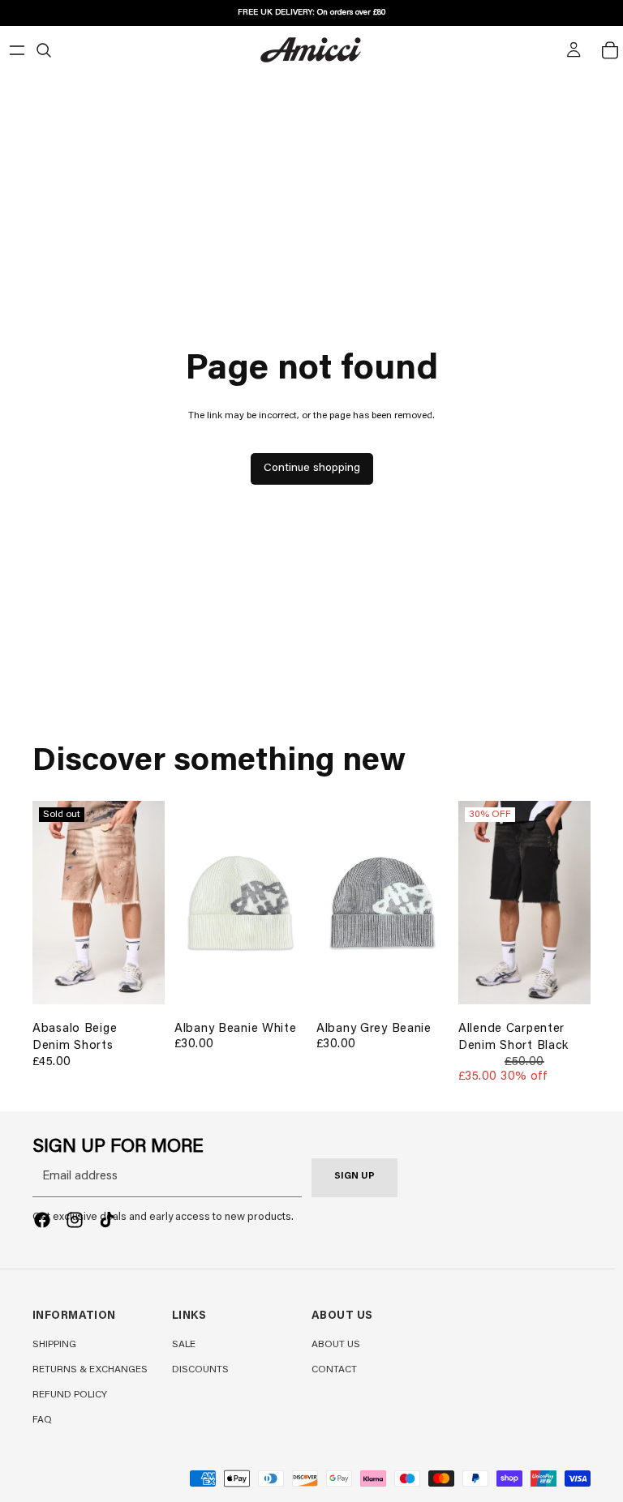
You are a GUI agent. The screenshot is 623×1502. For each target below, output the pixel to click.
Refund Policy (69, 1395)
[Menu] (17, 50)
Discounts (200, 1370)
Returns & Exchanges (90, 1370)
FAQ (42, 1420)
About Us (336, 1345)
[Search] (43, 50)
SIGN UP (354, 1176)
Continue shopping (312, 468)
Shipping (54, 1345)
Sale (183, 1345)
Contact (334, 1370)
